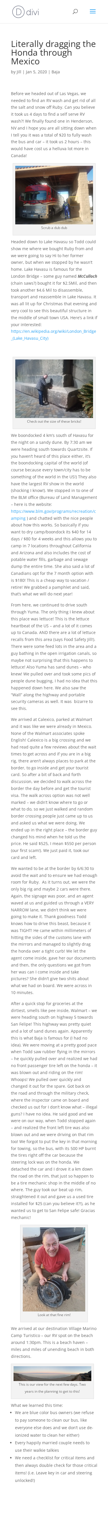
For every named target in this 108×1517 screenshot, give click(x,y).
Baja (56, 72)
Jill (19, 72)
